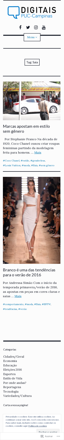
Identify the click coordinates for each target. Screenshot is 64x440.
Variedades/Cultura (17, 396)
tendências (11, 309)
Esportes (9, 374)
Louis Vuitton (12, 165)
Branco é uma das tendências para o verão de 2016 (29, 272)
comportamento (14, 304)
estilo (26, 160)
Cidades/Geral (13, 357)
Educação (10, 365)
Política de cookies (37, 426)
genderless (38, 160)
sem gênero (47, 165)
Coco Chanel (12, 160)
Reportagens (12, 387)
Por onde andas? (14, 383)
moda (27, 165)
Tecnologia (10, 391)
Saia (35, 165)
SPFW (47, 304)
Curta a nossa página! (15, 405)
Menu (30, 37)
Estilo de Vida (12, 378)
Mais (37, 152)
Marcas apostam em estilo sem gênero (26, 129)
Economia (10, 361)
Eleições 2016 (12, 370)
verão (23, 309)
